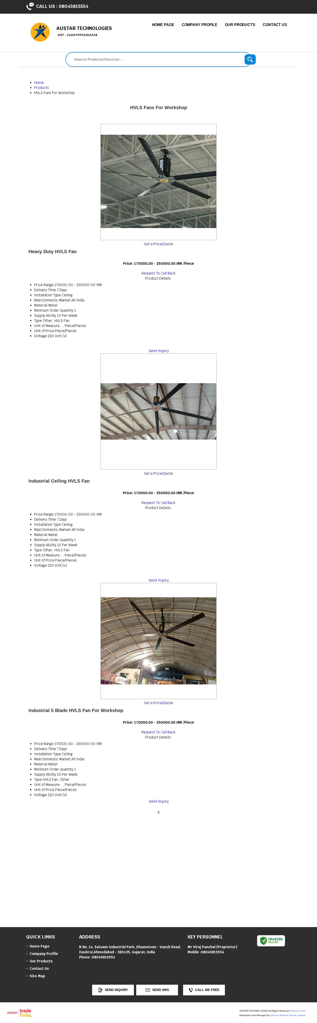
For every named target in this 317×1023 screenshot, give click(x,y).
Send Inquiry (159, 351)
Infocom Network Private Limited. (288, 1015)
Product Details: (158, 278)
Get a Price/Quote (158, 244)
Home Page (163, 25)
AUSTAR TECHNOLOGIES (84, 31)
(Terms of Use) (298, 1011)
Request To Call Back (158, 273)
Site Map (37, 976)
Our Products (240, 25)
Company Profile (200, 25)
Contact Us (275, 25)
